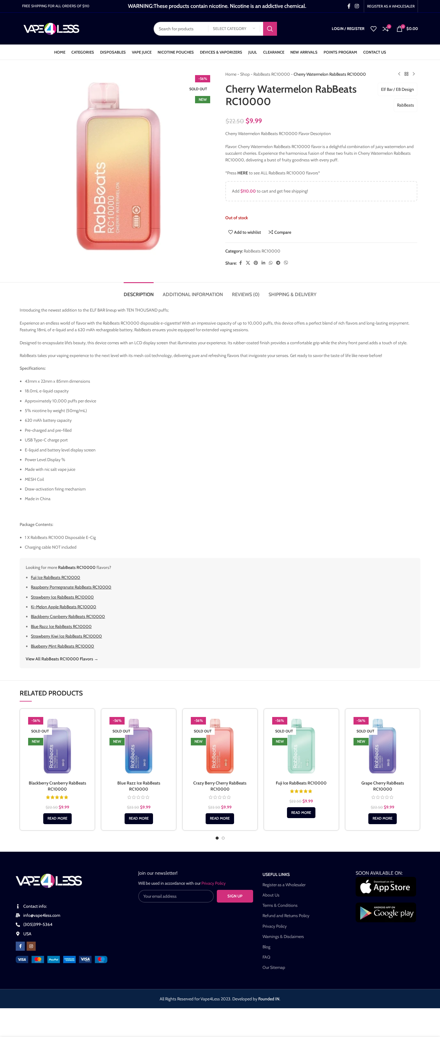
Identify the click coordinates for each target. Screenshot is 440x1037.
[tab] (139, 291)
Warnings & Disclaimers (283, 936)
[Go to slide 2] (223, 838)
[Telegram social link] (278, 263)
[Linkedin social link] (263, 263)
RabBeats (405, 105)
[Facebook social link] (349, 6)
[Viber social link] (286, 263)
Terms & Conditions (280, 905)
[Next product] (413, 74)
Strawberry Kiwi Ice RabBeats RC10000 (66, 636)
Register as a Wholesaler (283, 884)
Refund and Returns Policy (285, 915)
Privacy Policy (274, 926)
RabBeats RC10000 (271, 74)
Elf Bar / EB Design (397, 89)
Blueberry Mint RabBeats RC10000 (62, 646)
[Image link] (61, 959)
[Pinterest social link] (256, 263)
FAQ (266, 957)
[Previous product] (399, 74)
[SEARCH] (270, 29)
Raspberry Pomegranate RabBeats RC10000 (71, 587)
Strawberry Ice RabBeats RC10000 (62, 597)
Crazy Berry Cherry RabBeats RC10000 (219, 786)
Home (230, 74)
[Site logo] (52, 28)
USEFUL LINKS (276, 874)
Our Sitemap (273, 967)
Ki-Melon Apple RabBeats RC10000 (63, 606)
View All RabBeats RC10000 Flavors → (62, 659)
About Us (270, 895)
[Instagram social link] (357, 6)
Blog (266, 946)
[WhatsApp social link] (270, 263)
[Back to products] (406, 74)
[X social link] (248, 263)
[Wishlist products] (373, 29)
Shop (245, 74)
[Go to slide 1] (217, 838)
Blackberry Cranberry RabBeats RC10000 (68, 616)
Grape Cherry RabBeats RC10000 (382, 786)
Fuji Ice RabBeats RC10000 (55, 577)
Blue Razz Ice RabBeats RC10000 (61, 626)
